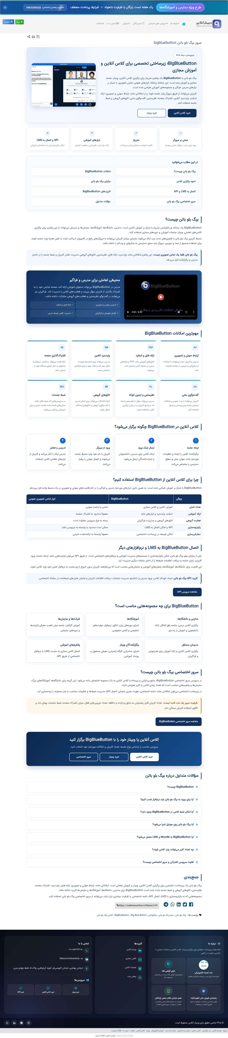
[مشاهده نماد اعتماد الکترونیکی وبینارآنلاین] (203, 964)
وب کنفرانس (206, 1030)
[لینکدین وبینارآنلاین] (14, 1023)
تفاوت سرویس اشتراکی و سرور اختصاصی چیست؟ (168, 862)
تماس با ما (111, 23)
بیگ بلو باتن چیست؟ (185, 171)
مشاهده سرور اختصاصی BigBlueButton (178, 721)
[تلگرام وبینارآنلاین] (21, 1023)
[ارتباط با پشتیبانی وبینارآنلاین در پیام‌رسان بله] (86, 959)
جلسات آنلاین (130, 967)
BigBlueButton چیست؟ (180, 787)
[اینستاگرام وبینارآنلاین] (28, 1023)
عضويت (7, 21)
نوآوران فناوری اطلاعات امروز (105, 1035)
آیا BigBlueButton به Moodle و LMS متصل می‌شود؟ (165, 837)
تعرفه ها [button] (174, 23)
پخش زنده (132, 976)
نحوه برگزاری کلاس (186, 181)
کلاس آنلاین (140, 1030)
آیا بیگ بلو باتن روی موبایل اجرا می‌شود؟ (173, 824)
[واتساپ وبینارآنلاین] (7, 1023)
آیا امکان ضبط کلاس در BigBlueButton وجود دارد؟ (167, 812)
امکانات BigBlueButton (98, 171)
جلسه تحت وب (170, 1030)
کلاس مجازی (131, 958)
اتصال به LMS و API (185, 192)
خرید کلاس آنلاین (182, 113)
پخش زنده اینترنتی (183, 1030)
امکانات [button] (99, 23)
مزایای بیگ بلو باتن (101, 181)
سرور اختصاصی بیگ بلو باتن (181, 202)
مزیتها (225, 1030)
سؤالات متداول (103, 202)
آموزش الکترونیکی (157, 1030)
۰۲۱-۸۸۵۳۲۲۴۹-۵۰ (76, 949)
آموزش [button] (125, 23)
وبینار (148, 1030)
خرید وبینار (152, 113)
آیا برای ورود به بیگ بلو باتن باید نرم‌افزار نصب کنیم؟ (167, 800)
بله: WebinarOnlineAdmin (71, 958)
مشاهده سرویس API (187, 592)
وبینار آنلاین (131, 949)
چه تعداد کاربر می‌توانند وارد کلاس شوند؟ (173, 850)
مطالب (132, 1030)
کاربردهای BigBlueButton (97, 192)
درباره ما (126, 1030)
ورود (18, 21)
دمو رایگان (137, 23)
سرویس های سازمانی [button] (157, 23)
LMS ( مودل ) (116, 1030)
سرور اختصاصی (83, 757)
